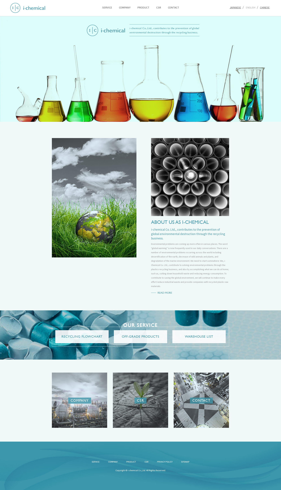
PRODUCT (143, 7)
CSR (158, 7)
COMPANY (124, 7)
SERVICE (107, 7)
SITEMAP (185, 461)
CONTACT (173, 7)
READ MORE (165, 292)
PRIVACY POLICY (165, 461)
